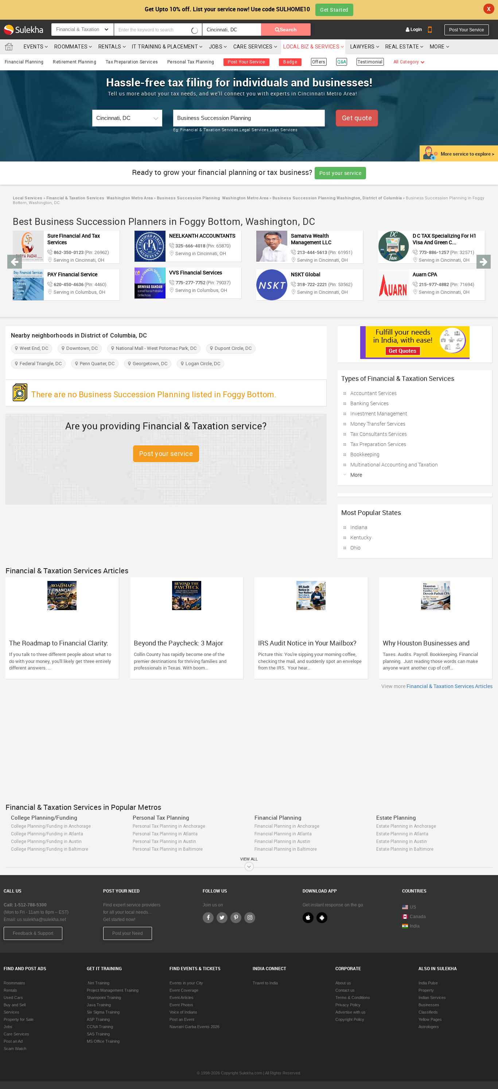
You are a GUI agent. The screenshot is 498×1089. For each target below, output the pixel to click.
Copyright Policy (349, 1019)
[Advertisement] (249, 744)
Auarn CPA (425, 274)
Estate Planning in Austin (401, 841)
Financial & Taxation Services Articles (449, 686)
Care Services (253, 47)
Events (33, 47)
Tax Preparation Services (132, 62)
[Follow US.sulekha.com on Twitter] (222, 917)
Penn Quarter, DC (96, 363)
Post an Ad (13, 1041)
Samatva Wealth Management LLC (311, 239)
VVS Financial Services (195, 272)
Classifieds (428, 1012)
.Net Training (98, 983)
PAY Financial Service (72, 274)
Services (11, 1012)
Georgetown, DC (149, 363)
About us (343, 983)
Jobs (216, 47)
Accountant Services (373, 393)
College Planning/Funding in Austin (46, 841)
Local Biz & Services (311, 47)
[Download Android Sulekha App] (321, 917)
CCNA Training (100, 1026)
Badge (290, 62)
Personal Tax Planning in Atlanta (165, 833)
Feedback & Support (33, 933)
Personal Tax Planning (190, 62)
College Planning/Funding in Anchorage (51, 826)
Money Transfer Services (377, 423)
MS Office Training (103, 1041)
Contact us (345, 990)
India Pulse (428, 983)
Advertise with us (350, 1012)
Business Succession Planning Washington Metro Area (212, 198)
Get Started (334, 9)
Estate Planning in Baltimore (404, 849)
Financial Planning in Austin (282, 841)
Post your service (340, 172)
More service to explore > (467, 154)
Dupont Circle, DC (232, 348)
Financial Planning (24, 62)
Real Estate (402, 47)
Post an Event (182, 1019)
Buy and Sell (15, 1005)
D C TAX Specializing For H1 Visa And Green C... (444, 239)
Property (426, 990)
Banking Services (369, 403)
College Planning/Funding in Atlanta (47, 833)
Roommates (71, 47)
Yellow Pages (430, 1019)
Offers (319, 62)
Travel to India (265, 983)
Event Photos (181, 1005)
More (438, 47)
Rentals (109, 47)
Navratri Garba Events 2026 (194, 1026)
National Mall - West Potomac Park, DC (155, 348)
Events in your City (186, 983)
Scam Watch (15, 1048)
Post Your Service (466, 29)
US (413, 907)
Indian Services (432, 997)
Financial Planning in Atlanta (283, 833)
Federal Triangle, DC (39, 363)
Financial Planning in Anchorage (286, 826)
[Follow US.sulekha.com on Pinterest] (235, 917)
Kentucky (360, 537)
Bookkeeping (365, 454)
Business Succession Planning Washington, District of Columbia (336, 198)
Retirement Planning (74, 62)
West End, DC (32, 348)
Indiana (358, 527)
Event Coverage (184, 990)
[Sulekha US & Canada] (23, 29)
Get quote (357, 118)
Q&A (341, 62)
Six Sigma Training (103, 1012)
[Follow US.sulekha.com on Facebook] (208, 917)
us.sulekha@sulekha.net (41, 919)
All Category (406, 62)
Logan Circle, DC (201, 363)
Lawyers (362, 47)
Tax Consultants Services (378, 433)
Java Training (99, 1005)
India (415, 926)
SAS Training (98, 1034)
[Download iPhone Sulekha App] (308, 917)
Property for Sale (19, 1019)
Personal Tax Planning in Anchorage (169, 826)
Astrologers (429, 1026)
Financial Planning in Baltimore (285, 849)
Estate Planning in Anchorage (406, 826)
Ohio (355, 547)
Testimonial (370, 62)
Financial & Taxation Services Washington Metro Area (99, 198)
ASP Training (98, 1019)
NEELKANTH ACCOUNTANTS (202, 235)
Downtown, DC (81, 348)
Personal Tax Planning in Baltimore (168, 849)
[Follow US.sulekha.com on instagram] (249, 917)
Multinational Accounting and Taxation (394, 464)
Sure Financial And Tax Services (73, 239)
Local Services (27, 198)
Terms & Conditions (352, 997)
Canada (418, 916)
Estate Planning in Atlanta (402, 833)
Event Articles (182, 997)
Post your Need (127, 933)
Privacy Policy (348, 1005)
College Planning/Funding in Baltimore (49, 849)
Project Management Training (113, 990)
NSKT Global (305, 274)
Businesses (429, 1005)
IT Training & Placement (165, 47)
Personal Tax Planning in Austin (164, 841)
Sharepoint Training (104, 997)
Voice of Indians (183, 1012)
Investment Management (378, 413)
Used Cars (13, 997)
